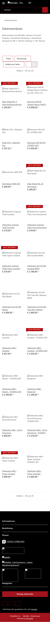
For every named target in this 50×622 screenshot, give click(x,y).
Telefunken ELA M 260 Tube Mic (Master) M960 (36, 308)
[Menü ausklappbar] (3, 2)
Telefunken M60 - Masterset (34, 390)
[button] (37, 3)
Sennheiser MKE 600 (11, 184)
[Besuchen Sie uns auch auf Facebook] (5, 603)
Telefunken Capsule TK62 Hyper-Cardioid (11, 267)
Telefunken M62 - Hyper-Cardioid (9, 472)
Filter (8, 59)
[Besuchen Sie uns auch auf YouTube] (11, 603)
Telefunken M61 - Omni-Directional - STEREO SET (37, 431)
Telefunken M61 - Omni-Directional (12, 431)
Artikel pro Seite (12, 64)
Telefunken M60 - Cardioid (9, 349)
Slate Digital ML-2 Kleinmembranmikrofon (12, 103)
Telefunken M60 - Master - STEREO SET (11, 390)
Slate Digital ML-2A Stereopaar (35, 185)
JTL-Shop (29, 618)
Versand (34, 609)
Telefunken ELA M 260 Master (11, 308)
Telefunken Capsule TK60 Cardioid (10, 226)
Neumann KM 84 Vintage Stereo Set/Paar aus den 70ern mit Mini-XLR (37, 103)
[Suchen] (45, 10)
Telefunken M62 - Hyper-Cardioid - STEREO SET (34, 472)
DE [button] (29, 3)
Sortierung (21, 59)
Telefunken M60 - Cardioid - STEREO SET (37, 349)
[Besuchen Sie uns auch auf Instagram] (18, 603)
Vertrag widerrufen (25, 594)
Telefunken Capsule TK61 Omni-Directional (36, 226)
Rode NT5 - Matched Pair (11, 144)
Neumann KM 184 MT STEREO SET (36, 144)
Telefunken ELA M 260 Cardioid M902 (36, 267)
